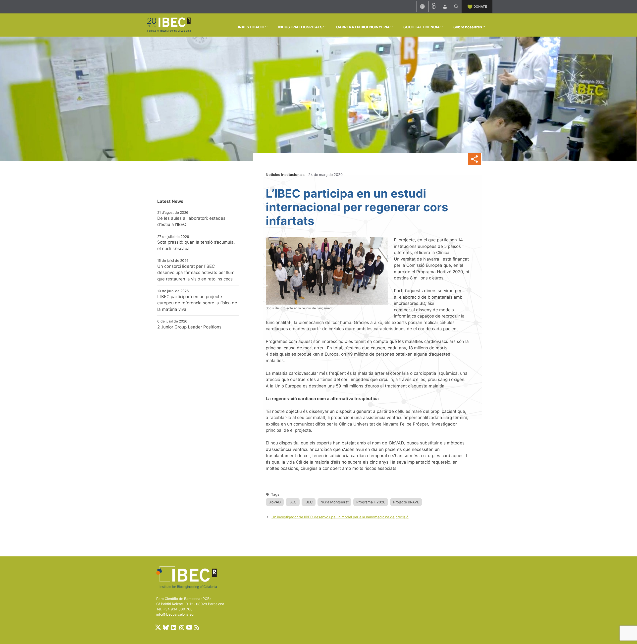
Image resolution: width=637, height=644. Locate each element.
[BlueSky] (166, 627)
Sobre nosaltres (467, 27)
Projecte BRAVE (406, 502)
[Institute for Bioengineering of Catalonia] (168, 24)
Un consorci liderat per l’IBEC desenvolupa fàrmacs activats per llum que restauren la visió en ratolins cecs (195, 272)
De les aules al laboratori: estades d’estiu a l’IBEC (191, 221)
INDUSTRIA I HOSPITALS (300, 27)
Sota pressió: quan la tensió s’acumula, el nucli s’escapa (196, 245)
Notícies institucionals (285, 174)
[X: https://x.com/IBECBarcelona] (158, 627)
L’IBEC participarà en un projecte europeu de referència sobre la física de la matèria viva (197, 303)
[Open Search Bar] (456, 6)
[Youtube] (189, 627)
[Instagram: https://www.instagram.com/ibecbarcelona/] (181, 627)
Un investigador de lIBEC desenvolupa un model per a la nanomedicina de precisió (340, 517)
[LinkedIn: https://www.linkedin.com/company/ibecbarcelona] (173, 627)
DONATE (480, 6)
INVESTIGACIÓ (251, 27)
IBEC (292, 502)
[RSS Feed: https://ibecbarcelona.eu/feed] (197, 627)
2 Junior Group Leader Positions (189, 326)
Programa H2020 (370, 502)
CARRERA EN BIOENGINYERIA (363, 27)
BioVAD (274, 502)
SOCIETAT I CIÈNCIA (421, 27)
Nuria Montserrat (334, 502)
